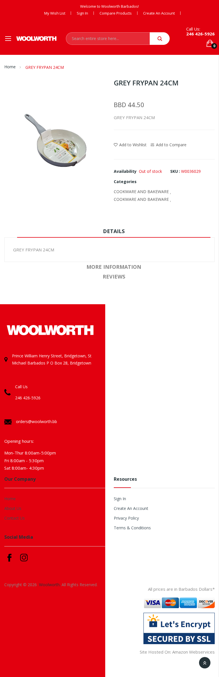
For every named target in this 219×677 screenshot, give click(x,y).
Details (114, 231)
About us (12, 508)
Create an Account (159, 13)
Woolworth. (49, 584)
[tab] (114, 232)
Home (10, 66)
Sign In (82, 13)
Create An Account (131, 508)
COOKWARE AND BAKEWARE (141, 191)
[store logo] (36, 38)
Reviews (114, 276)
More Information (113, 266)
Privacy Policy (126, 518)
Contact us (14, 518)
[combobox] (108, 38)
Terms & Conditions (132, 527)
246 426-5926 (200, 34)
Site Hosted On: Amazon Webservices (177, 652)
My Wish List (54, 13)
